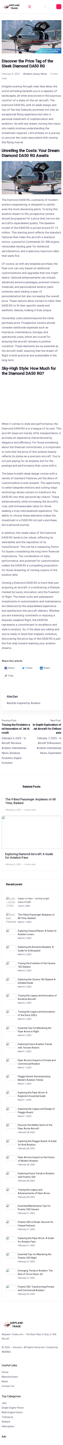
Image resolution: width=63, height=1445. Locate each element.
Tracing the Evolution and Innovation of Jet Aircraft (16, 728)
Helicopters (8, 1426)
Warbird (6, 1421)
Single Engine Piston (13, 1407)
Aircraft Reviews (11, 743)
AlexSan (12, 696)
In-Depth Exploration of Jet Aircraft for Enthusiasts (47, 728)
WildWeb (6, 1351)
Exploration (54, 753)
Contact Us (8, 1386)
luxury (36, 73)
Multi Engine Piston (12, 1412)
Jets (4, 1403)
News (44, 73)
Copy (10, 675)
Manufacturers (10, 1376)
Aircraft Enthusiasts (49, 743)
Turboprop (7, 1417)
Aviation (27, 73)
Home (5, 1372)
